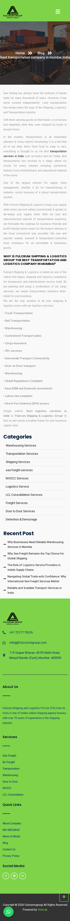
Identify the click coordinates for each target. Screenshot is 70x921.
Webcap (42, 909)
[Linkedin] (14, 876)
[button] (8, 912)
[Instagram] (22, 876)
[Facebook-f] (6, 876)
